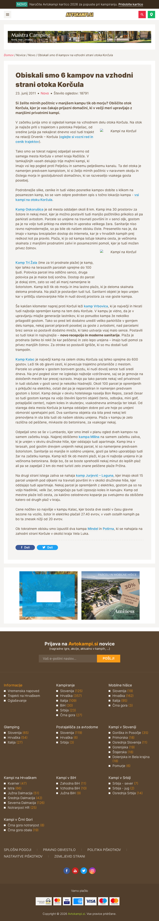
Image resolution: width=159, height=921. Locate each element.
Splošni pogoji (17, 850)
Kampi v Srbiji (120, 778)
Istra (15, 788)
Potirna (108, 529)
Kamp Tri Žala (26, 263)
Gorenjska (123, 747)
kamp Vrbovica (96, 306)
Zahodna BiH (73, 783)
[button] (151, 14)
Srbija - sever (125, 783)
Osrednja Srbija (127, 793)
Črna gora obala (23, 830)
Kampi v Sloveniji (122, 727)
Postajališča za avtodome (77, 727)
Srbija (68, 710)
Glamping (11, 727)
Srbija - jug (123, 788)
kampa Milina (89, 437)
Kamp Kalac (25, 359)
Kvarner (17, 783)
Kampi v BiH (66, 778)
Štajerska (122, 752)
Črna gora (71, 715)
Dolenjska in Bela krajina (130, 759)
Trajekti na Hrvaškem (24, 696)
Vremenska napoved (23, 691)
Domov (9, 55)
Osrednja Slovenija (129, 742)
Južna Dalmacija (23, 793)
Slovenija (71, 691)
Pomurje (121, 766)
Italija (68, 701)
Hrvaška (71, 696)
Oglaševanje (17, 701)
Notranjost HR (22, 808)
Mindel (93, 529)
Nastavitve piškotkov (23, 856)
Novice (21, 55)
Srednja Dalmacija (25, 798)
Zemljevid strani (69, 856)
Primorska (123, 737)
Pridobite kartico (130, 4)
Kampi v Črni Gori (18, 819)
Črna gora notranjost (26, 825)
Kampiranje (65, 685)
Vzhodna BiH (73, 788)
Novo (31, 55)
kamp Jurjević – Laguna (94, 475)
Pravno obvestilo (59, 850)
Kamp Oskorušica (29, 209)
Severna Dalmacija (26, 803)
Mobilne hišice (120, 685)
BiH (66, 705)
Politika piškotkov (104, 850)
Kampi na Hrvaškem (20, 778)
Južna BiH (70, 793)
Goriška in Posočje (130, 733)
